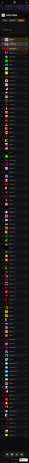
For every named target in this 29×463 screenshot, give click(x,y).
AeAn (10, 407)
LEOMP (11, 96)
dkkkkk (11, 248)
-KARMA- (11, 136)
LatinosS (11, 112)
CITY (10, 275)
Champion (12, 295)
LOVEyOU (12, 80)
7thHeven (12, 415)
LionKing (11, 88)
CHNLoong (12, 287)
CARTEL (11, 299)
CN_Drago (12, 272)
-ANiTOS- (12, 387)
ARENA (11, 383)
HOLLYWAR (12, 160)
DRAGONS (12, 232)
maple (11, 61)
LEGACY (11, 100)
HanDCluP (12, 180)
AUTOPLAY (12, 355)
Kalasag (11, 140)
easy (10, 220)
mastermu (12, 53)
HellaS (11, 176)
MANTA (11, 68)
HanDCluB (12, 184)
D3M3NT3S (12, 256)
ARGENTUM (12, 371)
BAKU (10, 335)
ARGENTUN (12, 367)
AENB (10, 403)
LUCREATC (12, 72)
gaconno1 (12, 208)
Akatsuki (11, 391)
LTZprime (12, 76)
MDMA (11, 39)
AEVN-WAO (12, 399)
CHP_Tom (12, 279)
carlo (10, 303)
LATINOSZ (12, 108)
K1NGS (11, 144)
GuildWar (11, 188)
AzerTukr (12, 343)
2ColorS (11, 431)
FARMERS (12, 212)
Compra (11, 268)
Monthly (13, 20)
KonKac (11, 124)
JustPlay (11, 148)
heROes (11, 172)
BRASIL (11, 315)
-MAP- (11, 64)
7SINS (11, 419)
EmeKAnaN (12, 216)
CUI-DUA (11, 260)
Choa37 (11, 283)
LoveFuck (12, 84)
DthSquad (12, 224)
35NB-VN (12, 423)
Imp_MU (11, 156)
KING (10, 128)
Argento (11, 379)
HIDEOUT (11, 168)
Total (5, 20)
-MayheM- (13, 44)
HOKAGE (11, 164)
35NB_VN (12, 427)
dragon (11, 236)
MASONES (12, 57)
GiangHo (11, 192)
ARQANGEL (12, 363)
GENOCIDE (12, 196)
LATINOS (11, 116)
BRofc (11, 307)
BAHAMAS (12, 339)
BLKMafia (12, 327)
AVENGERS (12, 347)
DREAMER (12, 228)
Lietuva (11, 92)
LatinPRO (11, 104)
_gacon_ (11, 435)
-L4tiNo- (11, 120)
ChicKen (11, 291)
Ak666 (11, 395)
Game (10, 204)
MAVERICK (13, 48)
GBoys (11, 200)
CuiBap (11, 264)
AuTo (10, 359)
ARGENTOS (12, 375)
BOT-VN (11, 319)
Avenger (11, 351)
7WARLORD (12, 411)
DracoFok (12, 240)
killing (11, 132)
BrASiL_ (11, 311)
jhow (10, 152)
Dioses (11, 252)
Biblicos (11, 331)
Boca (10, 323)
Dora (10, 244)
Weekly (21, 20)
